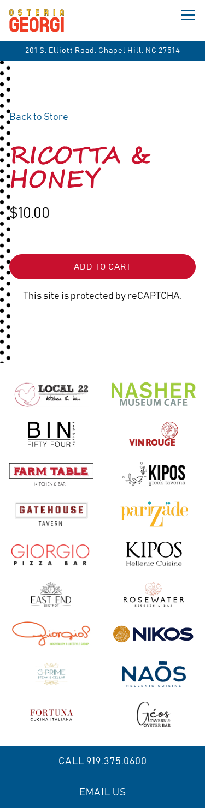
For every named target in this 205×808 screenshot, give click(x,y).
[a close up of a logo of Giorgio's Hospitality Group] (51, 634)
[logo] (51, 553)
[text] (51, 673)
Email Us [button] (102, 793)
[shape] (154, 553)
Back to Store (38, 117)
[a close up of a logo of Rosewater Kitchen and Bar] (154, 594)
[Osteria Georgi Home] (47, 20)
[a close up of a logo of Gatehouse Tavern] (51, 513)
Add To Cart (102, 266)
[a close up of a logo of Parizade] (154, 513)
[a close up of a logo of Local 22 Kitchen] (51, 393)
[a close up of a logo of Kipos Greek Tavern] (154, 474)
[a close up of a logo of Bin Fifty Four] (51, 434)
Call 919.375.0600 (102, 762)
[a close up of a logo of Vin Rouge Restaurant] (154, 434)
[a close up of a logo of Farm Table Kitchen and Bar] (51, 474)
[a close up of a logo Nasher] (154, 393)
